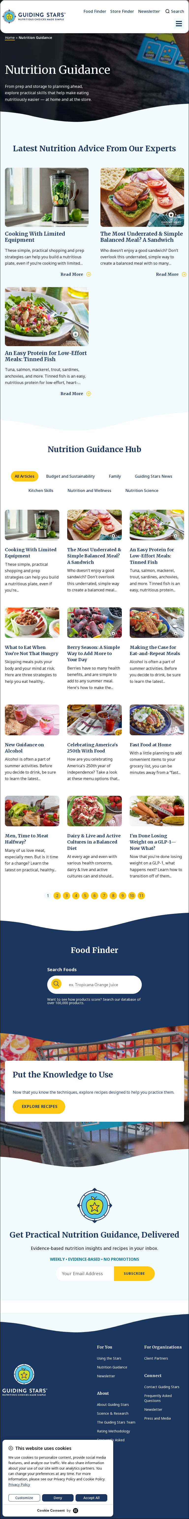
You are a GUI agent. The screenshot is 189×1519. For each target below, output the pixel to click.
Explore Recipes (39, 1106)
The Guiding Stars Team (116, 1422)
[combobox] (94, 985)
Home (10, 37)
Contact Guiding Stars (161, 1386)
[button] (179, 23)
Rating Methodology (113, 1431)
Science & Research (112, 1413)
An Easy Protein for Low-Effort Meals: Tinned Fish (46, 356)
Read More (72, 274)
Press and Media (157, 1418)
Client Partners (156, 1358)
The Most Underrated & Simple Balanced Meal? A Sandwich (141, 236)
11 (141, 895)
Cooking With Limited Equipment (35, 236)
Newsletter (106, 1376)
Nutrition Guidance (112, 1367)
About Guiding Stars (113, 1404)
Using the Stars (109, 1358)
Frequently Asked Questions (111, 1442)
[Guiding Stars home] (33, 16)
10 (132, 895)
